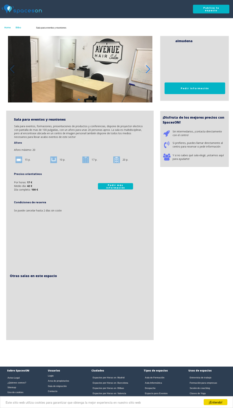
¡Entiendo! (215, 402)
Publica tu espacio (211, 9)
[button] (148, 69)
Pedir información (195, 88)
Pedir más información (115, 186)
